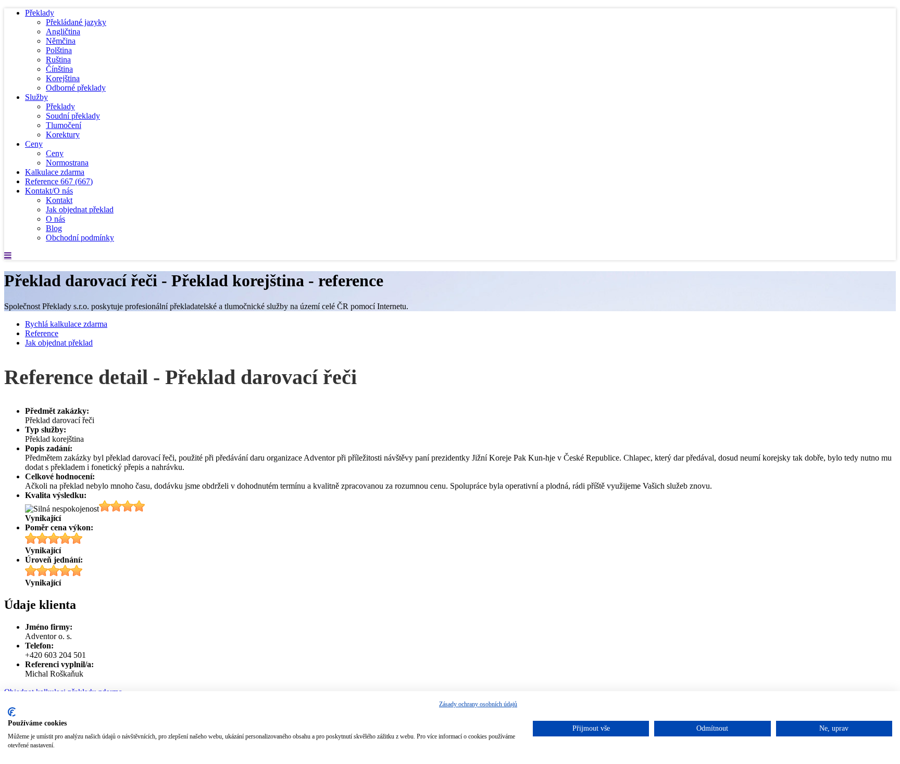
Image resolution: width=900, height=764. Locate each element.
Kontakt (59, 200)
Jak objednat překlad (80, 209)
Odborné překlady (76, 87)
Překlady (39, 12)
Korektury (63, 134)
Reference (59, 181)
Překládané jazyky (76, 22)
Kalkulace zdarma (54, 172)
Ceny (34, 143)
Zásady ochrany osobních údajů (478, 704)
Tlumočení (63, 125)
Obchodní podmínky (80, 237)
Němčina (61, 40)
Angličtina (63, 31)
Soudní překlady (73, 115)
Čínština (59, 69)
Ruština (58, 59)
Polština (59, 50)
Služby (36, 97)
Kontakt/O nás (49, 190)
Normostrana (67, 162)
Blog (54, 228)
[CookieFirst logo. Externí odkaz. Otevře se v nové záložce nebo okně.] (12, 712)
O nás (55, 218)
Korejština (63, 78)
